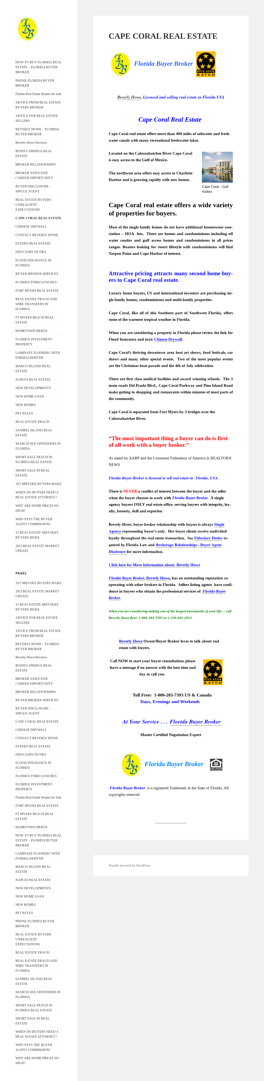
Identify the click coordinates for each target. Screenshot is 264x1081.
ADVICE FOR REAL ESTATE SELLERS (36, 118)
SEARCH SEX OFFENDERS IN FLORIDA (38, 446)
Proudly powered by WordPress (129, 865)
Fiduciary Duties (208, 538)
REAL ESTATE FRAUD (32, 421)
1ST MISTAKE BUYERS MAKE (38, 484)
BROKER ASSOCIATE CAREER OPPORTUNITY (34, 175)
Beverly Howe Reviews (31, 142)
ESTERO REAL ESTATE (33, 243)
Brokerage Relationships (176, 544)
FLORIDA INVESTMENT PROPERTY (33, 342)
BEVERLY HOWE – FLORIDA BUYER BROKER (37, 131)
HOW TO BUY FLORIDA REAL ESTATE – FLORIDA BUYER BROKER (38, 67)
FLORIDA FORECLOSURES (36, 282)
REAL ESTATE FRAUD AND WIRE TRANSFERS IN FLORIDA (36, 304)
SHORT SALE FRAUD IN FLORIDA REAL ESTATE (33, 459)
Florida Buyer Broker (195, 721)
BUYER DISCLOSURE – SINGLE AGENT (33, 189)
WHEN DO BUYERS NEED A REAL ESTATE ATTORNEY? (36, 495)
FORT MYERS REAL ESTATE (37, 290)
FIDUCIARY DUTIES (30, 252)
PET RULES (24, 413)
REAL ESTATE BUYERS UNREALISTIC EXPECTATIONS (33, 204)
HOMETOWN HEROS (31, 331)
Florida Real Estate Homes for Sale (38, 94)
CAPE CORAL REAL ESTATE (38, 218)
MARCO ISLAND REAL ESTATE (33, 368)
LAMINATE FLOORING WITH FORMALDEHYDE (37, 355)
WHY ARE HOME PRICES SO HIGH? (37, 508)
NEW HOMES (25, 405)
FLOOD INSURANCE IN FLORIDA (33, 263)
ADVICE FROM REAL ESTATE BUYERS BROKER (38, 105)
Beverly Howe (129, 97)
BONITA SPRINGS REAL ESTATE (33, 153)
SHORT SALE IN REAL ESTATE (32, 473)
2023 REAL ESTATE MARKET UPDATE (37, 548)
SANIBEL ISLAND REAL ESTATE (33, 432)
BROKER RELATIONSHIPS (35, 164)
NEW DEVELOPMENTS (33, 388)
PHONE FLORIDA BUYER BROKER (34, 83)
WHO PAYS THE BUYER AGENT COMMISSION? (33, 521)
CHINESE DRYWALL (31, 226)
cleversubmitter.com (171, 821)
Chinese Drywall (168, 339)
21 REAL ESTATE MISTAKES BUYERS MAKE (36, 535)
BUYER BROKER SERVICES (36, 273)
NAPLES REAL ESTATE (33, 379)
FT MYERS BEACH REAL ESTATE (34, 320)
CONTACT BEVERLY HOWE (36, 235)
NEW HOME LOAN (29, 396)
